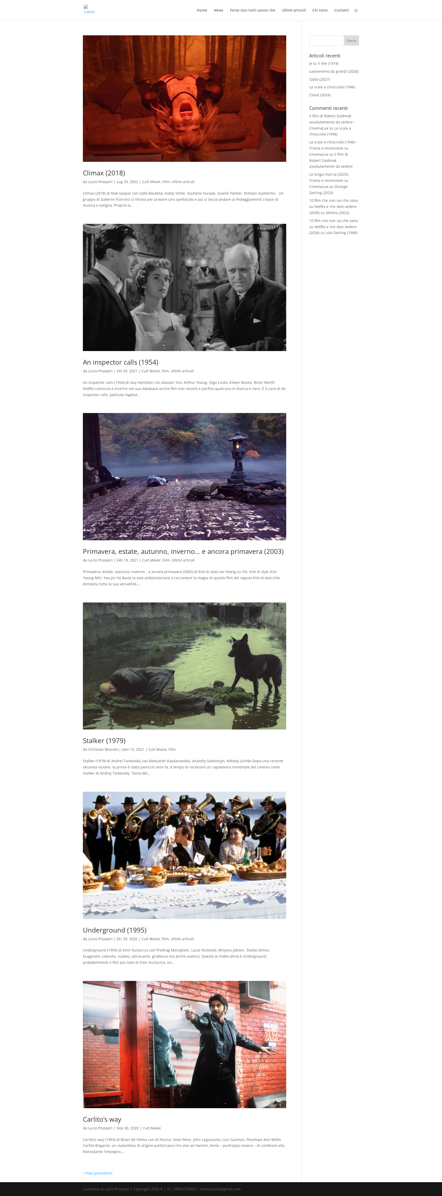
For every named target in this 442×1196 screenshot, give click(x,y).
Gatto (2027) (319, 79)
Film (166, 181)
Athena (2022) (337, 212)
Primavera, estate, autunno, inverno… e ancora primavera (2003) (183, 551)
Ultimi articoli (294, 10)
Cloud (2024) (319, 94)
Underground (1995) (115, 930)
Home (202, 10)
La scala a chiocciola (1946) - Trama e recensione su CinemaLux (333, 148)
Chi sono (320, 10)
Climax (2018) (104, 172)
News (218, 10)
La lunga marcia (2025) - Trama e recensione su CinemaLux (329, 180)
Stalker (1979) (104, 740)
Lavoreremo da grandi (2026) (333, 71)
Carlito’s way (102, 1119)
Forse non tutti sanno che (252, 10)
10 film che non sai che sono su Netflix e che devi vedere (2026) (333, 206)
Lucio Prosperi (100, 181)
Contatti (341, 10)
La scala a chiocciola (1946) (332, 86)
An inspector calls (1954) (120, 362)
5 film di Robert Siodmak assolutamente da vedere (331, 160)
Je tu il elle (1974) (323, 63)
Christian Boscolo (103, 749)
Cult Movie (151, 181)
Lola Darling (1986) (341, 232)
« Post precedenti (98, 1173)
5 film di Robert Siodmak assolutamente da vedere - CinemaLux (332, 122)
